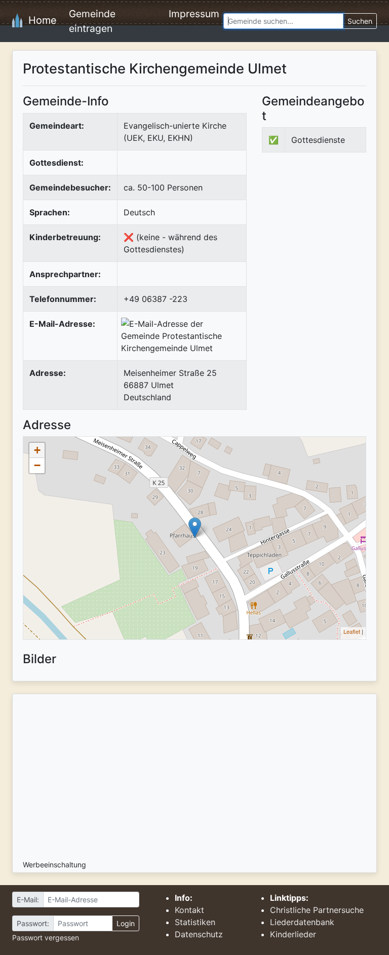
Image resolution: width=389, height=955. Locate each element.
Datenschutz (199, 934)
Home (39, 20)
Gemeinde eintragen (92, 21)
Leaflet (351, 631)
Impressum (194, 14)
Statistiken (195, 922)
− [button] (37, 465)
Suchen (359, 21)
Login (125, 923)
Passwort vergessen (45, 937)
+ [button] (37, 450)
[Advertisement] (325, 236)
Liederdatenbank (302, 922)
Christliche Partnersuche (317, 910)
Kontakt (189, 910)
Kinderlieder (293, 934)
